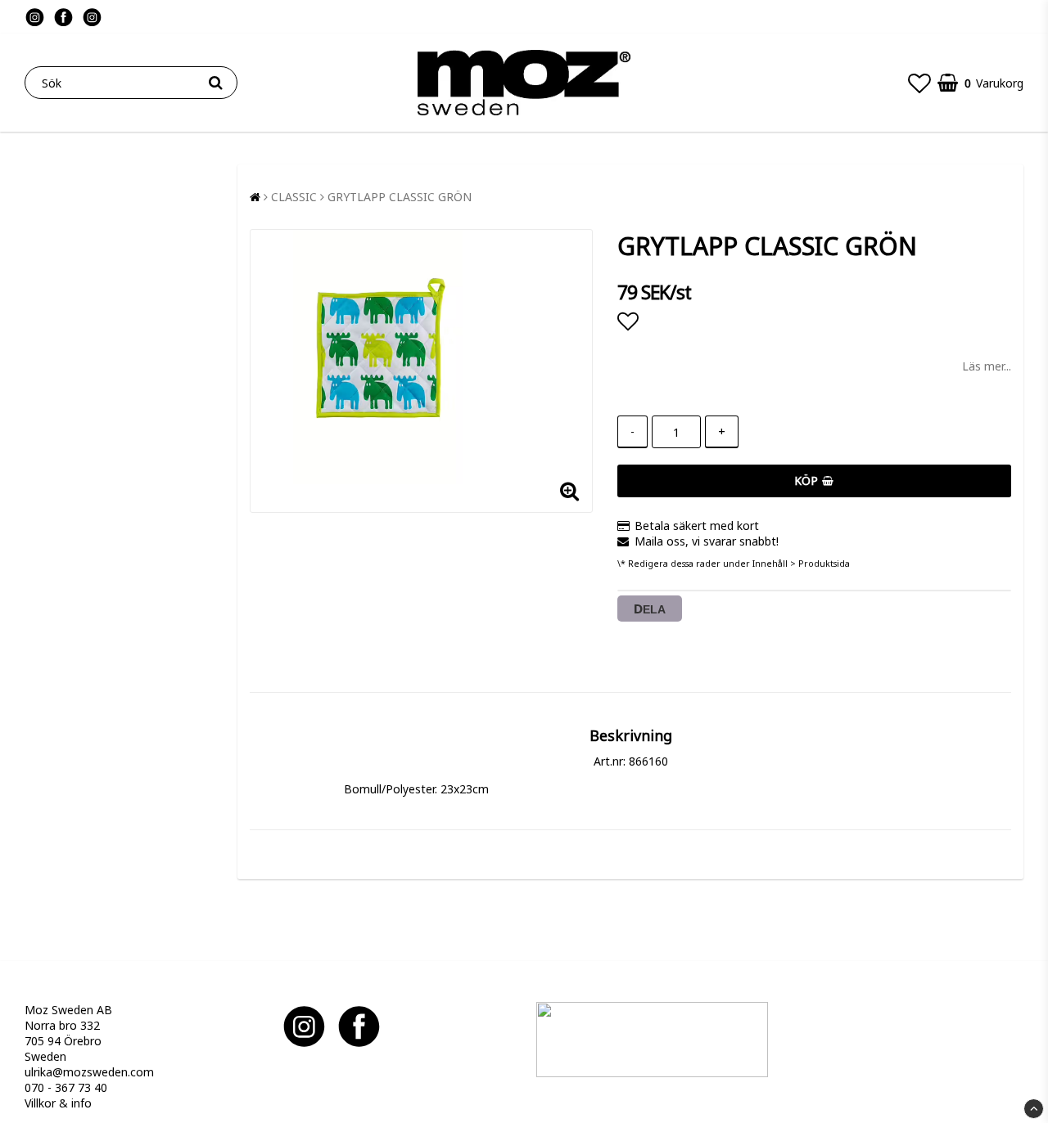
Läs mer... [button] (986, 366)
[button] (919, 82)
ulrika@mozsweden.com (89, 1072)
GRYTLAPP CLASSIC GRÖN (400, 196)
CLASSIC (294, 196)
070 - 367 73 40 (66, 1087)
